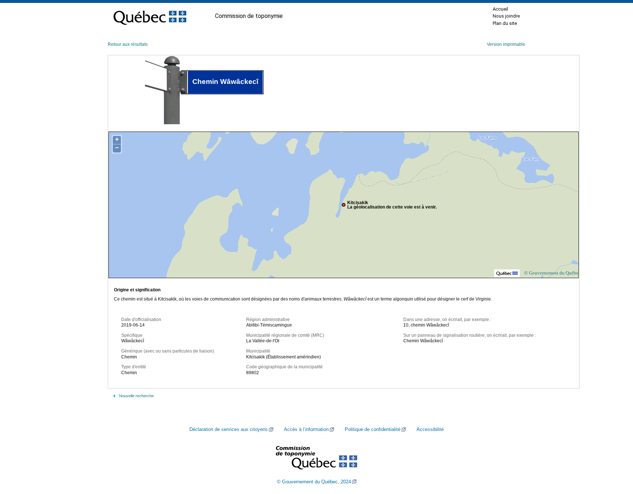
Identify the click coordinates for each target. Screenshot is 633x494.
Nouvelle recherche (136, 396)
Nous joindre (506, 16)
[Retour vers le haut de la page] (614, 453)
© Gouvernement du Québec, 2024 (314, 481)
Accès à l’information (306, 429)
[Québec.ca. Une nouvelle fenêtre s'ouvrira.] (149, 16)
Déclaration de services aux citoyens (228, 429)
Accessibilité (430, 429)
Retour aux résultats (128, 44)
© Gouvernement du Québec (552, 273)
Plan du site (505, 23)
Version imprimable (506, 44)
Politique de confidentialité (372, 429)
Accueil (500, 9)
